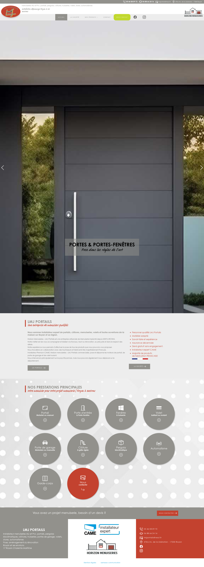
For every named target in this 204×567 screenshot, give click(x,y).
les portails (37, 528)
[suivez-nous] (135, 17)
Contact (107, 17)
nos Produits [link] (90, 17)
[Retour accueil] (10, 11)
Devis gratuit (122, 17)
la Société (74, 17)
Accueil (61, 17)
